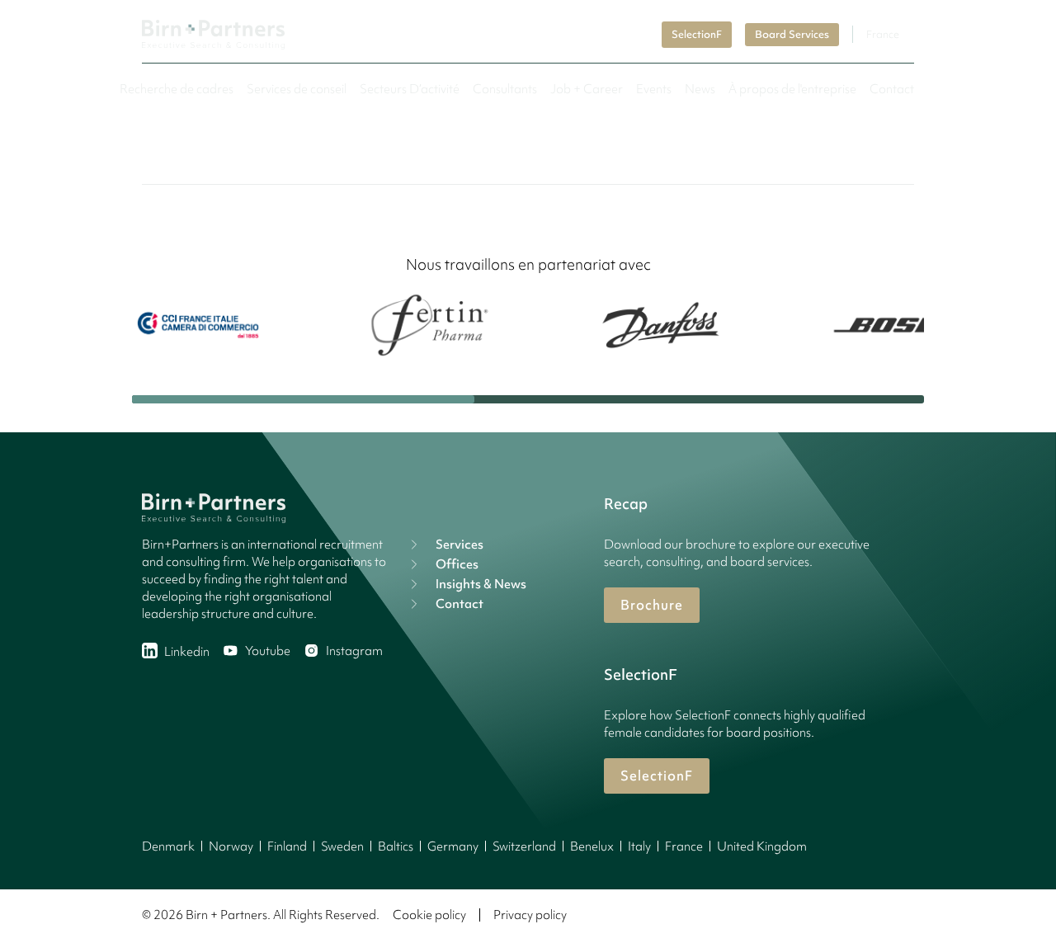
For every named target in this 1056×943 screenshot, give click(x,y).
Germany (452, 846)
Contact (892, 89)
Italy (639, 846)
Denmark (168, 846)
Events (654, 89)
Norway (231, 846)
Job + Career (586, 89)
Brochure (651, 605)
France (684, 846)
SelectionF (697, 34)
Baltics (395, 846)
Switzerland (524, 846)
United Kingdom (762, 846)
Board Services (792, 34)
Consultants (505, 89)
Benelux (592, 846)
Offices (457, 564)
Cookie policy (429, 915)
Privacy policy (530, 915)
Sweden (342, 846)
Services (459, 544)
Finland (287, 846)
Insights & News (481, 584)
